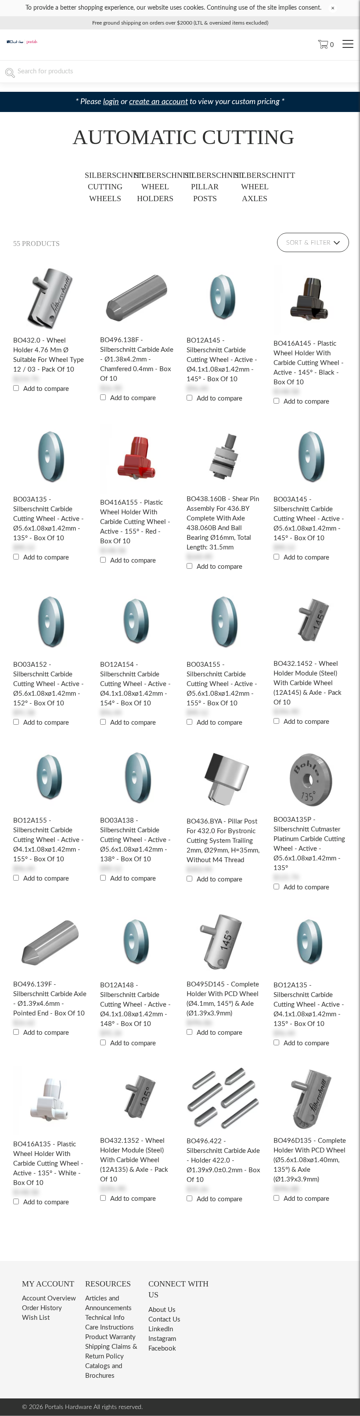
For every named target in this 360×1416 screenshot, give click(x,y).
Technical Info (105, 1318)
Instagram (162, 1339)
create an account (158, 102)
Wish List (36, 1318)
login (111, 102)
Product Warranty (110, 1337)
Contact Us (164, 1319)
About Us (162, 1310)
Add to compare (46, 389)
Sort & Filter (308, 243)
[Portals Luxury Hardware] (22, 43)
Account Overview (49, 1298)
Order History (42, 1308)
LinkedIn (160, 1329)
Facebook (162, 1348)
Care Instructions (109, 1327)
